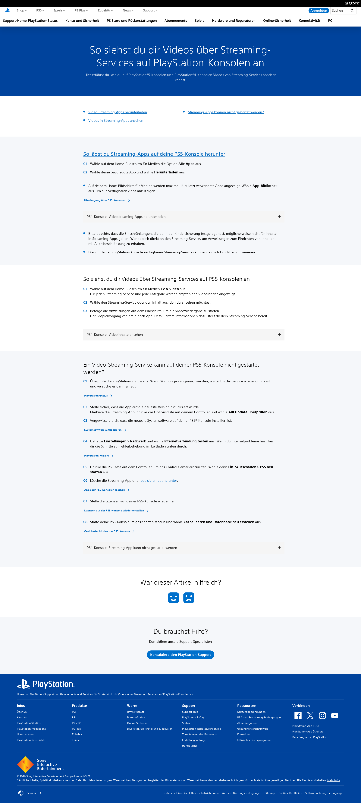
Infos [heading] (21, 705)
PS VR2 (76, 723)
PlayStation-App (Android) (308, 731)
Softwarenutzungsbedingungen (324, 793)
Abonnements (176, 20)
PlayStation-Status (43, 20)
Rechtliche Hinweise (175, 793)
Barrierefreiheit (136, 717)
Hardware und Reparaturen (234, 20)
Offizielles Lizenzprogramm (254, 740)
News (127, 10)
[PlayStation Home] (7, 10)
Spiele (57, 10)
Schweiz (31, 793)
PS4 (74, 717)
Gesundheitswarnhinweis (252, 728)
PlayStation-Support (42, 694)
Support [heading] (188, 705)
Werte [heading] (132, 705)
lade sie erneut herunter (158, 480)
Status (186, 723)
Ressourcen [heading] (246, 705)
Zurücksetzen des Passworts (199, 734)
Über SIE (22, 711)
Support (149, 10)
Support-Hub (190, 711)
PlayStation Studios (29, 723)
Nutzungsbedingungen (251, 711)
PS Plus (79, 10)
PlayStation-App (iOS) (305, 726)
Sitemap (270, 793)
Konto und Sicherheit (82, 20)
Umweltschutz (135, 711)
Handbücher (189, 745)
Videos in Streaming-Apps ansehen (115, 120)
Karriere (22, 717)
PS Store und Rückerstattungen (132, 20)
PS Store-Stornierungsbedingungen (259, 717)
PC (330, 20)
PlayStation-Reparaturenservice (201, 728)
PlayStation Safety (193, 717)
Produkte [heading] (79, 705)
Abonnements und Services (76, 694)
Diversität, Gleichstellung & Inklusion (149, 728)
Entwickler (243, 734)
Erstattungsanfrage (194, 740)
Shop (20, 10)
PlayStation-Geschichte (31, 740)
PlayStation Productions (31, 728)
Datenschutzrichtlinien (204, 793)
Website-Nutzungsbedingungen (241, 793)
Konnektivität (309, 20)
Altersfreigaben (246, 723)
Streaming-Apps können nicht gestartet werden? (226, 112)
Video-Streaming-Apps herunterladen (117, 112)
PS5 (39, 10)
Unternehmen (25, 734)
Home (20, 694)
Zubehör (104, 10)
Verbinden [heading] (301, 705)
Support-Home (15, 20)
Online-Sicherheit (277, 20)
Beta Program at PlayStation (309, 737)
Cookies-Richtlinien (290, 793)
